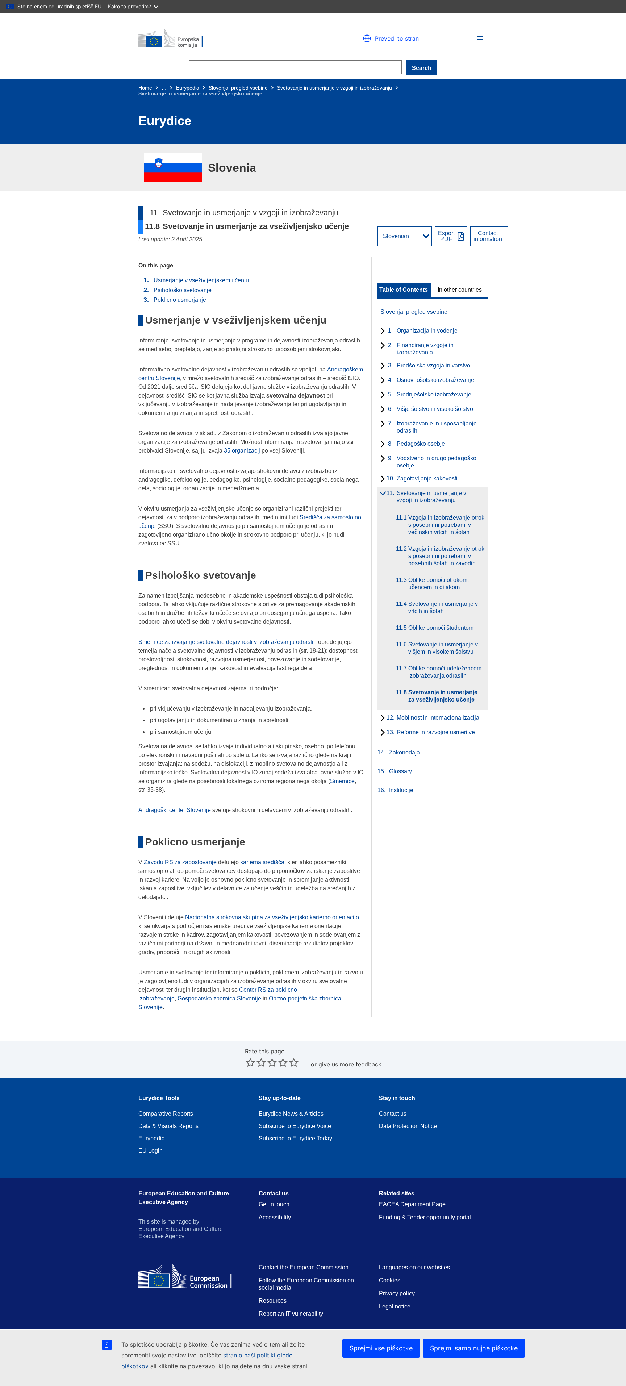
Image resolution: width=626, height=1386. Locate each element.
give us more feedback (349, 1064)
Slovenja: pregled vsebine (238, 88)
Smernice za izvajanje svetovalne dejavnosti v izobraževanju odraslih (227, 642)
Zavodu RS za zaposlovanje (180, 862)
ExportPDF (446, 236)
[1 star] (250, 1062)
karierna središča (262, 862)
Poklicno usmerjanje (180, 300)
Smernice (342, 781)
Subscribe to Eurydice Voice (295, 1126)
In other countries (460, 290)
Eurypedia (187, 88)
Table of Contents (403, 290)
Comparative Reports (165, 1114)
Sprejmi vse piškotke (381, 1348)
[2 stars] (256, 1062)
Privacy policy (397, 1293)
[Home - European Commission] (222, 38)
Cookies (389, 1280)
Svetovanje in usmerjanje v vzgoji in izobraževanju (334, 88)
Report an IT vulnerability (291, 1314)
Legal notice (394, 1306)
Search (421, 68)
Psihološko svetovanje (183, 290)
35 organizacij (242, 451)
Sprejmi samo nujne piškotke (474, 1348)
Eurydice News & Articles (291, 1114)
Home (145, 88)
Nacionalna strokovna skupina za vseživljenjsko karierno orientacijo (272, 917)
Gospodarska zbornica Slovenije (219, 998)
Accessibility (275, 1217)
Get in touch (274, 1204)
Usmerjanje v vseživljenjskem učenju (201, 280)
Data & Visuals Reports (168, 1126)
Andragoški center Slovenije (174, 810)
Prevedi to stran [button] (397, 38)
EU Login (150, 1151)
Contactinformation (487, 236)
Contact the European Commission (304, 1267)
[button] (480, 38)
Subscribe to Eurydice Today (295, 1138)
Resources (273, 1301)
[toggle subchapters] (381, 331)
